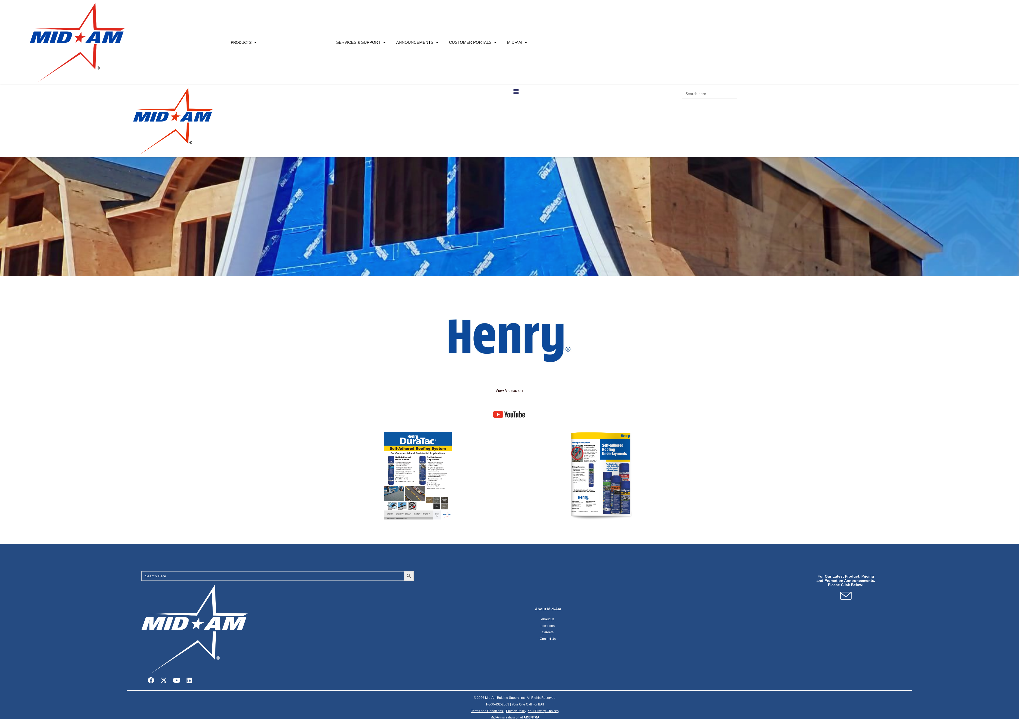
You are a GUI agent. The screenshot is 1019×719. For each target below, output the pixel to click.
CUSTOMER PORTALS (470, 42)
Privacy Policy (516, 711)
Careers (548, 632)
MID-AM (514, 42)
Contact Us (548, 639)
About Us (548, 619)
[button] (516, 91)
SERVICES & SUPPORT (358, 42)
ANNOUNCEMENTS (414, 42)
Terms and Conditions (487, 711)
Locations (548, 626)
